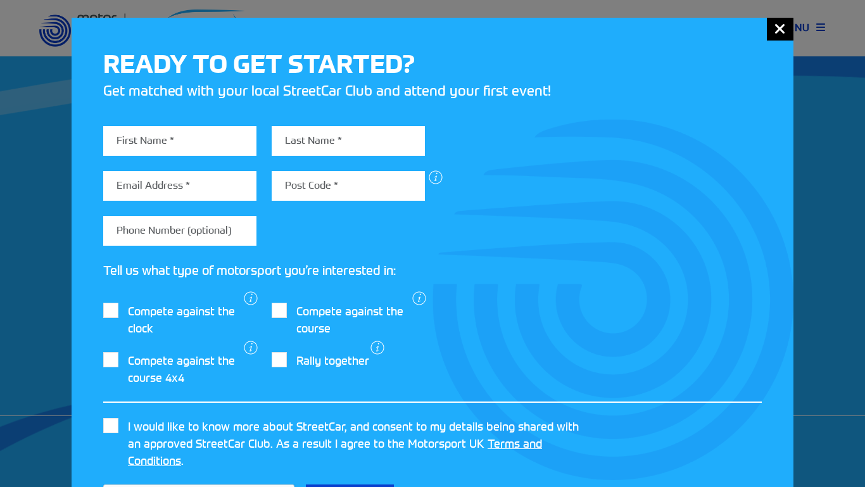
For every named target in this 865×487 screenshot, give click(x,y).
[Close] (780, 29)
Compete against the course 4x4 (181, 369)
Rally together (332, 361)
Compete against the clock (181, 319)
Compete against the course (349, 319)
